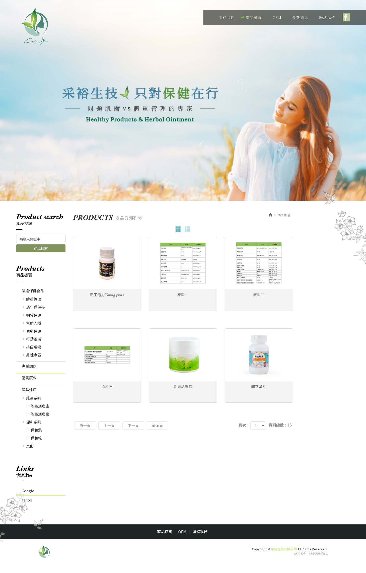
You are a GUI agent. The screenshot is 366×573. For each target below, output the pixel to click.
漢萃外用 (29, 389)
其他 (30, 445)
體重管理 (33, 299)
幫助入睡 (33, 323)
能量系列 (33, 398)
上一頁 (109, 425)
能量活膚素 (40, 406)
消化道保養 (35, 307)
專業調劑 (29, 366)
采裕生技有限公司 (35, 26)
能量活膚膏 (40, 414)
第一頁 (85, 425)
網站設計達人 (319, 553)
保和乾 (36, 437)
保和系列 (33, 422)
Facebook (346, 17)
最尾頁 (157, 425)
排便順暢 (33, 347)
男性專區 (33, 355)
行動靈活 (33, 339)
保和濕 (36, 429)
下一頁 (133, 425)
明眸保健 (33, 315)
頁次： (244, 425)
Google (28, 490)
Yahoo (27, 499)
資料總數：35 (280, 425)
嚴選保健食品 (33, 290)
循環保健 (33, 331)
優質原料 (29, 377)
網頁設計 (300, 553)
